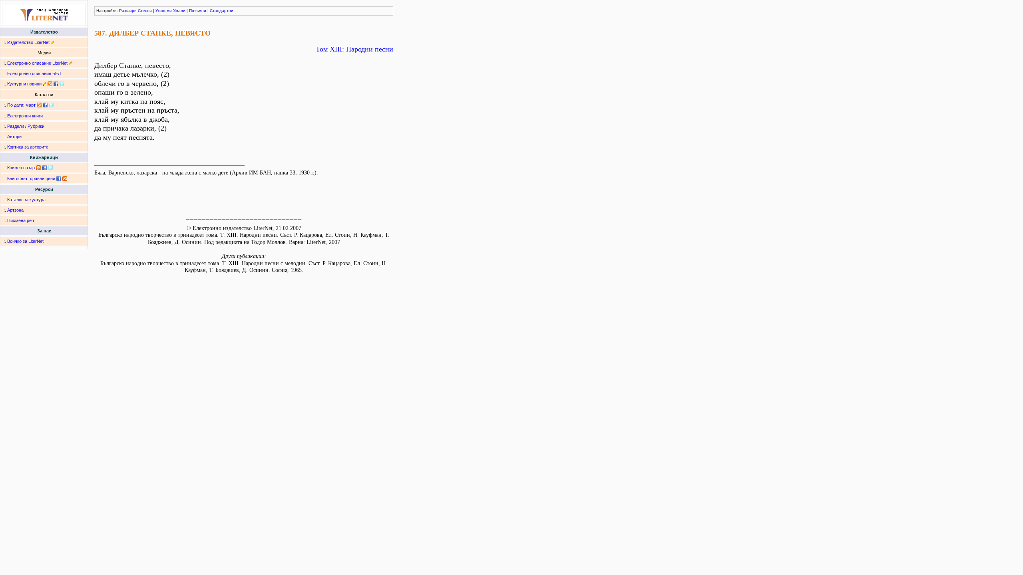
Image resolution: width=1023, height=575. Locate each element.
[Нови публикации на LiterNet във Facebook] (45, 105)
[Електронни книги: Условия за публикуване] (52, 42)
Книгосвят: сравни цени (31, 178)
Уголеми (163, 10)
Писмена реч (20, 220)
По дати (15, 105)
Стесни (145, 10)
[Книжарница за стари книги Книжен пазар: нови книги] (38, 167)
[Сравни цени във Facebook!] (58, 178)
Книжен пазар (21, 167)
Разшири (128, 10)
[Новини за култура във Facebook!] (56, 83)
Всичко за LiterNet (25, 241)
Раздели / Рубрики (25, 126)
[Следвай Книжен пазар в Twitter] (50, 167)
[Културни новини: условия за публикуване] (44, 83)
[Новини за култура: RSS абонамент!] (50, 83)
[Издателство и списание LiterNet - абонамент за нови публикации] (39, 105)
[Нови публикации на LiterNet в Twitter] (51, 105)
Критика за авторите (27, 147)
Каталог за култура (26, 199)
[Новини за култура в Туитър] (62, 83)
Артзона (15, 210)
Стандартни (221, 10)
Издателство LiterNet (28, 42)
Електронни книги (25, 115)
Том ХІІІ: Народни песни (354, 49)
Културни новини (24, 83)
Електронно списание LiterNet (37, 63)
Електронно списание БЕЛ (34, 73)
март (31, 105)
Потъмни (197, 10)
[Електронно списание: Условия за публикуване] (70, 63)
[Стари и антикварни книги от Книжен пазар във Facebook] (44, 167)
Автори (14, 136)
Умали (179, 10)
